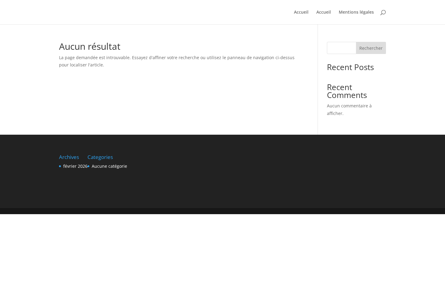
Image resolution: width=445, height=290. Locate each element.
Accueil (301, 12)
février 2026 (75, 166)
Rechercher (371, 48)
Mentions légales (356, 12)
